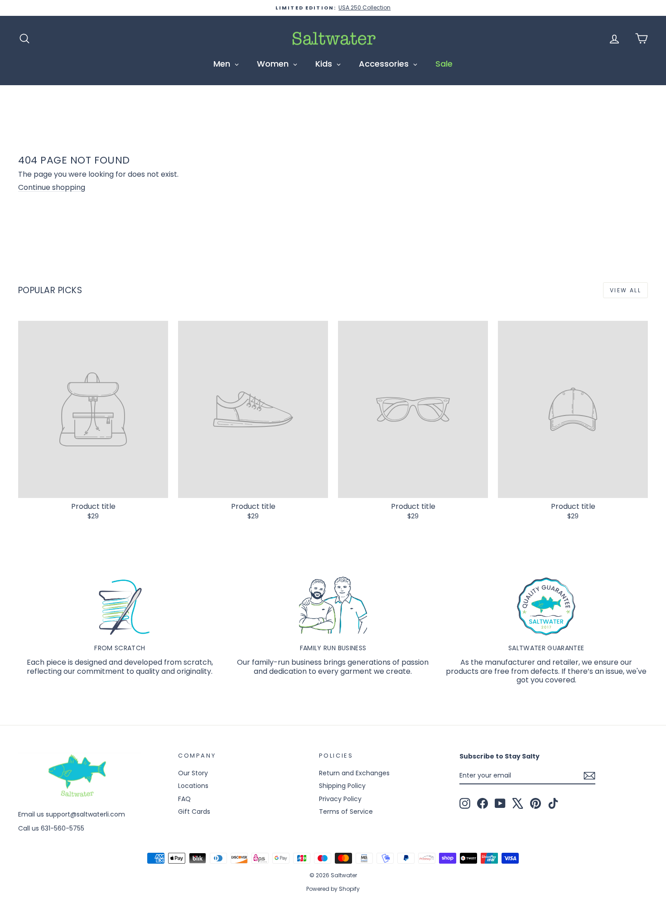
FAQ (184, 798)
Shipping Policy (342, 785)
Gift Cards (194, 811)
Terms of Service (346, 811)
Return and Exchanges (354, 773)
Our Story (193, 773)
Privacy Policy (340, 798)
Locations (193, 785)
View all (625, 290)
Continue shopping (51, 187)
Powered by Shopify (333, 889)
